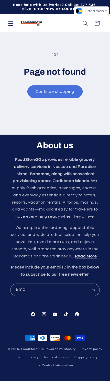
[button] (11, 23)
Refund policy (28, 357)
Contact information (57, 365)
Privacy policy (91, 349)
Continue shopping (55, 91)
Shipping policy (86, 357)
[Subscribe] (94, 290)
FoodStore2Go (32, 349)
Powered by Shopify (60, 349)
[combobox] (91, 11)
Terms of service (57, 357)
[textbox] (91, 11)
